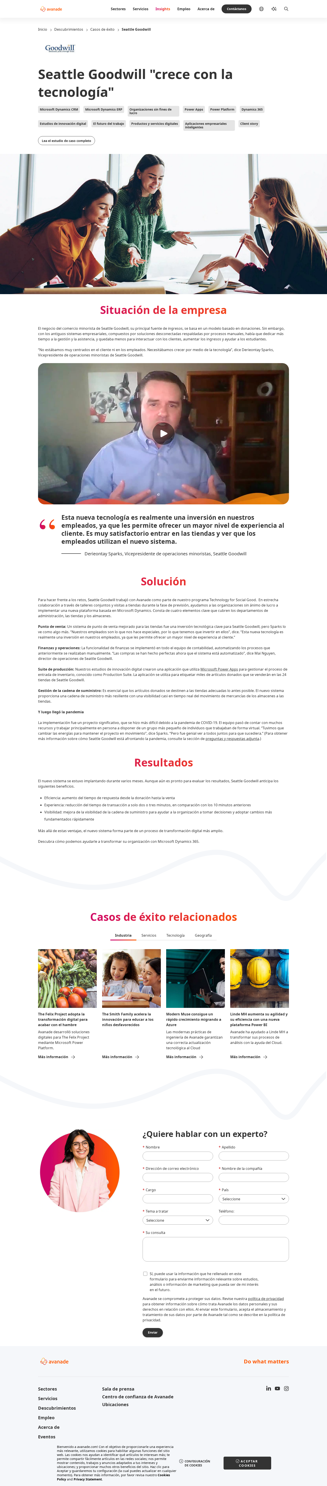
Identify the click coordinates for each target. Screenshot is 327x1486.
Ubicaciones (115, 1404)
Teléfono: (226, 1211)
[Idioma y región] (265, 9)
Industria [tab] (123, 935)
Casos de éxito (102, 29)
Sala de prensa (118, 1389)
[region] (163, 1463)
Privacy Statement (88, 1479)
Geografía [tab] (203, 935)
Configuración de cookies (197, 1463)
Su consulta (154, 1232)
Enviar (152, 1332)
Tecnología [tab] (175, 935)
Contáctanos (236, 9)
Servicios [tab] (148, 935)
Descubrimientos (68, 29)
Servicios (140, 8)
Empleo (183, 8)
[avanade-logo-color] (51, 9)
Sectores (118, 8)
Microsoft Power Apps (219, 669)
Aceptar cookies (248, 1463)
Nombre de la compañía (240, 1168)
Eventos (46, 1437)
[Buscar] (286, 9)
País (224, 1189)
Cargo (149, 1189)
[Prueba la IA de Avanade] (274, 9)
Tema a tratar (155, 1211)
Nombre (151, 1147)
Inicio (42, 29)
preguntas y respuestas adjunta (232, 738)
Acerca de (206, 8)
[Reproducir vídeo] (163, 434)
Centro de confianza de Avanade (131, 1397)
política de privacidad (266, 1298)
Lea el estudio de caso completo (66, 141)
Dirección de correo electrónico (171, 1168)
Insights (162, 8)
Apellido (227, 1147)
